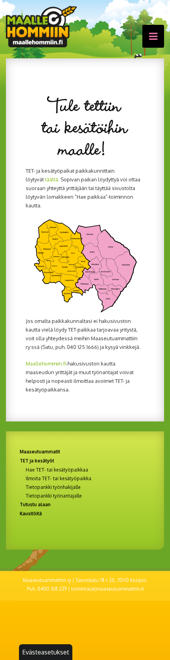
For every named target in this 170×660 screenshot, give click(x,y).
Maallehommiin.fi (46, 363)
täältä (51, 179)
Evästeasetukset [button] (45, 652)
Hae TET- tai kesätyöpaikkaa (57, 470)
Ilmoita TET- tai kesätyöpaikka (58, 478)
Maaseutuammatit (40, 452)
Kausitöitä (31, 513)
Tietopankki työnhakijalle (53, 487)
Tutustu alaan (35, 504)
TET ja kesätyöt (37, 461)
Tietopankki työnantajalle (54, 496)
